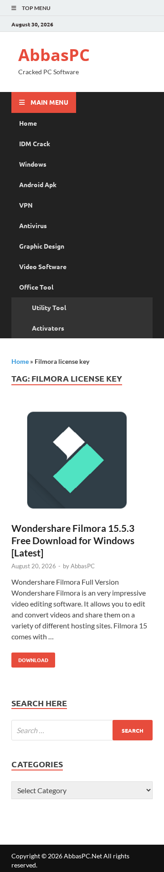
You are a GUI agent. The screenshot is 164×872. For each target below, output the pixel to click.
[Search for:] (82, 730)
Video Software (43, 266)
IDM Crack (34, 143)
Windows (32, 164)
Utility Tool (49, 307)
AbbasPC (54, 55)
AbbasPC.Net (83, 856)
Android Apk (37, 184)
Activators (48, 328)
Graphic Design (41, 246)
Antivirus (33, 225)
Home (28, 123)
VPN (26, 205)
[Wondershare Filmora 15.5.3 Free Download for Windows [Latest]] (82, 462)
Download (29, 658)
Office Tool (36, 287)
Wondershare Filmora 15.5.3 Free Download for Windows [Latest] (72, 540)
